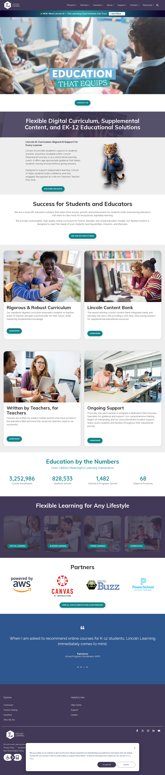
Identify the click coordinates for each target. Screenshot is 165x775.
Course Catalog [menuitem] (11, 710)
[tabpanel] (82, 644)
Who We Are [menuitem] (9, 720)
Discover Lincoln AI (53, 189)
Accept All (107, 765)
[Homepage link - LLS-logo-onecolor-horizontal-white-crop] (16, 738)
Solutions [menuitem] (8, 715)
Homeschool (137, 546)
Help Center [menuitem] (76, 705)
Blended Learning (58, 546)
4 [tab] (87, 668)
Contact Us (82, 103)
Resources (147, 5)
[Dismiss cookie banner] (134, 748)
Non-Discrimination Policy (14, 751)
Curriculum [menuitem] (8, 705)
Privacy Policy (9, 748)
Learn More (14, 331)
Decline (126, 765)
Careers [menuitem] (74, 715)
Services (84, 5)
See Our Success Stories (82, 236)
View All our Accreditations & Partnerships (82, 605)
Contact (133, 5)
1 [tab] (78, 668)
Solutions (97, 5)
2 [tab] (81, 668)
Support (121, 5)
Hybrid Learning (97, 546)
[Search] (157, 5)
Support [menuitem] (74, 710)
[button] (137, 730)
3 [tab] (84, 668)
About (109, 5)
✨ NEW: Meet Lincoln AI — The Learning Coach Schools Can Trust (81, 14)
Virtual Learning (17, 546)
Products (71, 5)
